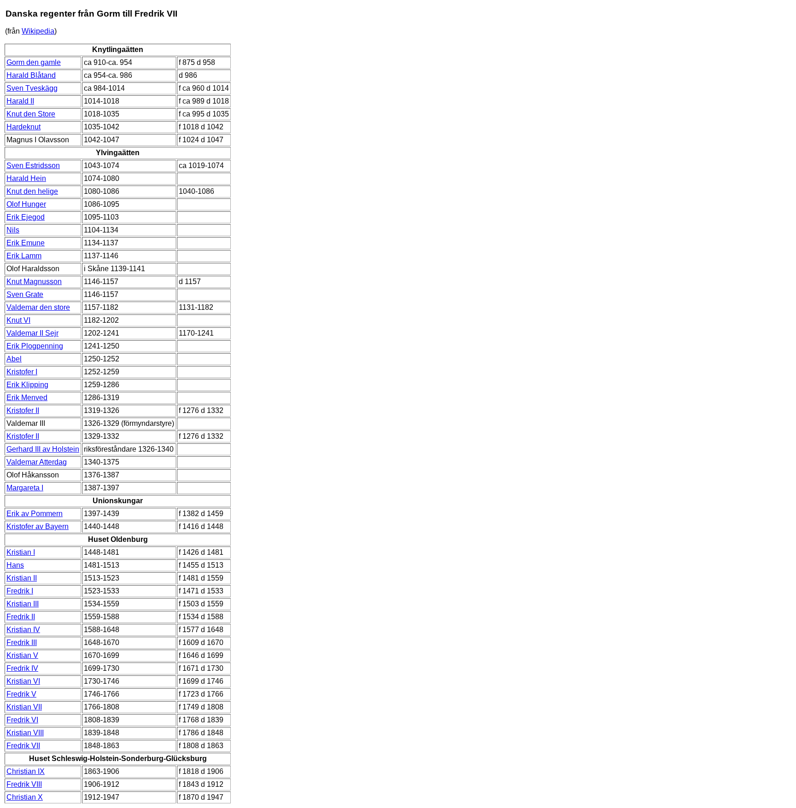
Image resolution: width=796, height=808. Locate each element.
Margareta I (24, 488)
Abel (14, 359)
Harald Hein (26, 178)
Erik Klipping (27, 385)
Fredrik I (19, 591)
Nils (12, 230)
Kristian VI (23, 681)
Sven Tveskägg (32, 88)
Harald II (20, 101)
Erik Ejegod (25, 217)
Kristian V (22, 655)
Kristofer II (22, 410)
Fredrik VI (22, 720)
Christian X (24, 797)
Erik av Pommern (34, 513)
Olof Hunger (26, 204)
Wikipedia (38, 31)
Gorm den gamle (33, 62)
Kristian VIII (25, 733)
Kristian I (20, 552)
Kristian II (21, 578)
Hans (15, 565)
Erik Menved (26, 397)
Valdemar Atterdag (36, 462)
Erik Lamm (23, 256)
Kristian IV (23, 630)
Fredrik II (20, 617)
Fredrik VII (23, 746)
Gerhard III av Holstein (42, 449)
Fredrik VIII (24, 784)
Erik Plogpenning (34, 346)
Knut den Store (30, 114)
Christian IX (25, 771)
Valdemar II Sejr (32, 333)
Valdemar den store (38, 307)
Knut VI (18, 320)
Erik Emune (25, 243)
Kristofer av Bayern (37, 526)
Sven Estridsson (33, 165)
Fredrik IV (22, 668)
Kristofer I (21, 372)
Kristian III (22, 604)
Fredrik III (21, 642)
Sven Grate (24, 294)
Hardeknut (23, 127)
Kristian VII (24, 707)
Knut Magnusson (34, 281)
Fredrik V (21, 694)
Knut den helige (32, 191)
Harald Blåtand (31, 75)
